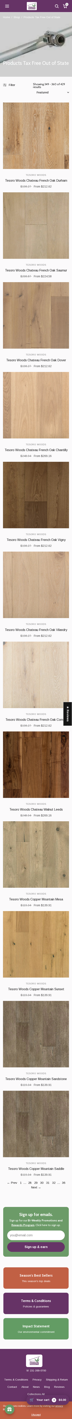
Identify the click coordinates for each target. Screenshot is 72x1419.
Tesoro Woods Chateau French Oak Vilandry (36, 630)
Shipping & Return (57, 1379)
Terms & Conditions (16, 1379)
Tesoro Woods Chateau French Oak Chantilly (36, 450)
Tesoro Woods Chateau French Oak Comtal (36, 719)
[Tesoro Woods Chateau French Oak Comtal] (36, 675)
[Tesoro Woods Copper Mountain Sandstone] (36, 1034)
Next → (36, 1187)
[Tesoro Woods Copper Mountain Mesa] (36, 854)
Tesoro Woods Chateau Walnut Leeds (36, 809)
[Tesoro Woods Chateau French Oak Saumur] (36, 225)
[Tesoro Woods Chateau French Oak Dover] (36, 315)
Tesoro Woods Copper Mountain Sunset (36, 989)
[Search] (56, 6)
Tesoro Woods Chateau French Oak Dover (36, 360)
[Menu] (7, 6)
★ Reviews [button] (67, 714)
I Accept (36, 1415)
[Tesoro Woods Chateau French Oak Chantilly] (36, 405)
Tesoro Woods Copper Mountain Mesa (36, 899)
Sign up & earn (36, 1247)
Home (6, 17)
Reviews (59, 1386)
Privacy (37, 1379)
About (25, 1386)
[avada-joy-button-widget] (9, 1409)
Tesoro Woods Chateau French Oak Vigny (36, 540)
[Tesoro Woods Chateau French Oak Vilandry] (36, 585)
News (36, 1386)
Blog (47, 1386)
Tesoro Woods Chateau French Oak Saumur (36, 270)
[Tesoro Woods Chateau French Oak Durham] (36, 136)
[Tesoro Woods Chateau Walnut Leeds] (36, 764)
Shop (17, 17)
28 (29, 1182)
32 (53, 1182)
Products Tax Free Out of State (42, 17)
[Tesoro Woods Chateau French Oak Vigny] (36, 495)
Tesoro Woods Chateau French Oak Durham (36, 180)
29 (35, 1182)
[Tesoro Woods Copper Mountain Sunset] (36, 944)
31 (47, 1182)
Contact (12, 1386)
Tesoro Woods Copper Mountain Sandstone (36, 1079)
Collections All (36, 1394)
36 (63, 1182)
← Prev (12, 1182)
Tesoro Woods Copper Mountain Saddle (36, 1168)
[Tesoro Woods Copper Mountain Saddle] (36, 1124)
